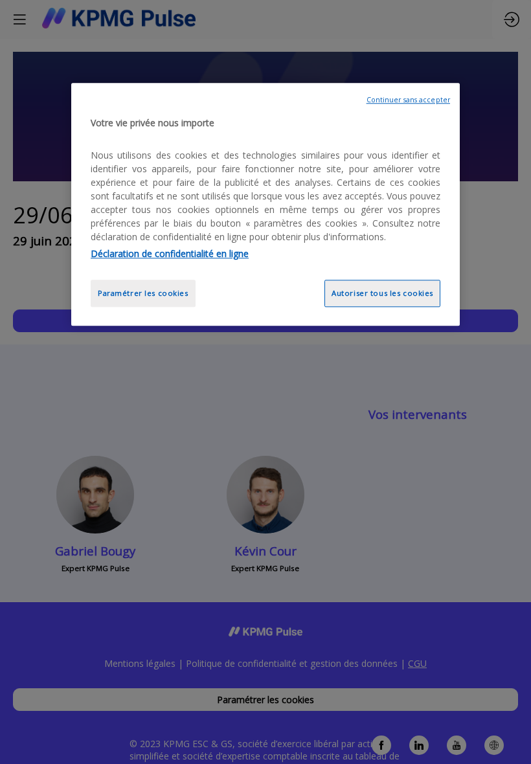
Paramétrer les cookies (143, 293)
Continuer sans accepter (408, 99)
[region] (265, 204)
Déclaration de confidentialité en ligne (170, 253)
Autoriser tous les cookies (382, 293)
